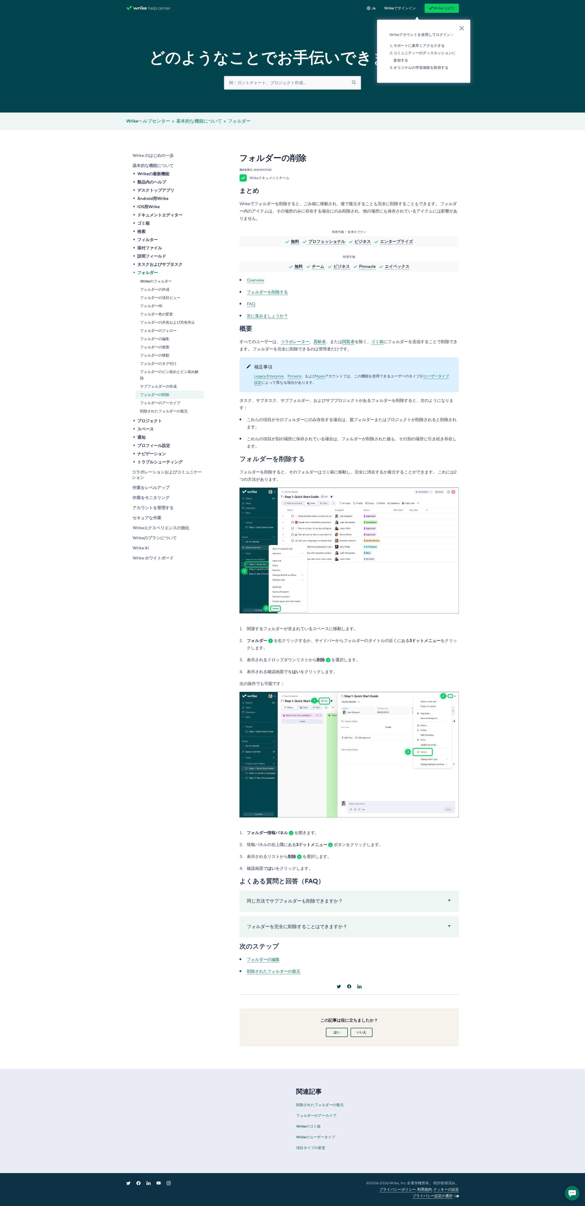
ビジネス (362, 241)
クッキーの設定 (446, 1189)
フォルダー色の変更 (156, 314)
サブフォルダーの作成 (158, 386)
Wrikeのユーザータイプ (315, 1137)
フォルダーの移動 (154, 355)
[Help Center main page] (159, 8)
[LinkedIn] (359, 986)
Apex (320, 376)
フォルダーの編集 (154, 338)
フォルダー (239, 121)
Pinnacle (367, 266)
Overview (255, 280)
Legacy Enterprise (269, 376)
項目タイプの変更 (310, 1147)
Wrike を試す (444, 8)
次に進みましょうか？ (267, 316)
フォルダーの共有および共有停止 (167, 322)
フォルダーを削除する (267, 292)
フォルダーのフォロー (158, 330)
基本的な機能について (199, 121)
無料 (295, 241)
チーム (318, 266)
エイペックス (397, 266)
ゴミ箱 (377, 341)
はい (337, 1032)
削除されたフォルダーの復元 (164, 411)
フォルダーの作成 (154, 289)
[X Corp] (339, 986)
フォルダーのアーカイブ (160, 403)
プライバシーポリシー (397, 1189)
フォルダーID (151, 306)
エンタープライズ (396, 241)
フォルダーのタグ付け (158, 363)
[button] (400, 8)
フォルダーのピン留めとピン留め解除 (169, 375)
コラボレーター (295, 341)
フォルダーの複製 (154, 347)
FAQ (251, 304)
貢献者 (320, 341)
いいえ (361, 1032)
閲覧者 (348, 341)
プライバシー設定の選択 (432, 1195)
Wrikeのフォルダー (156, 281)
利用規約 (424, 1189)
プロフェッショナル (326, 241)
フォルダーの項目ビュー (160, 297)
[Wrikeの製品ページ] (136, 8)
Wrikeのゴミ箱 (308, 1126)
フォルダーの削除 (154, 394)
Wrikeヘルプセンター (148, 121)
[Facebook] (349, 986)
